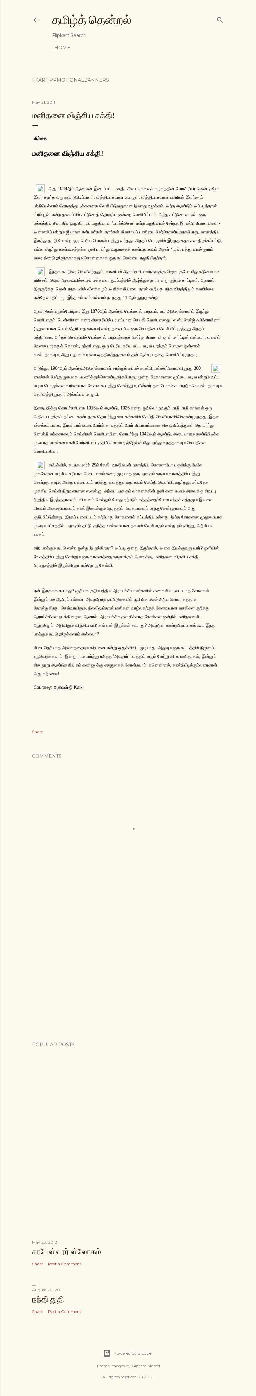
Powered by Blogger (133, 1353)
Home (62, 48)
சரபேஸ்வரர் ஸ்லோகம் (66, 1251)
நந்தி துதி (48, 1299)
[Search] (220, 18)
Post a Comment (64, 1263)
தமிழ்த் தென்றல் (91, 20)
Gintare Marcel (146, 1365)
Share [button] (37, 731)
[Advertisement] (128, 978)
